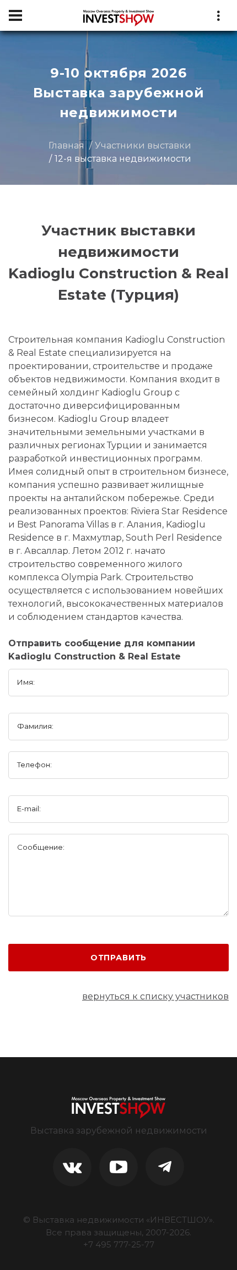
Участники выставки (143, 145)
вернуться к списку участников (155, 996)
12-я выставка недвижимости (123, 158)
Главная (66, 145)
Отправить (118, 958)
